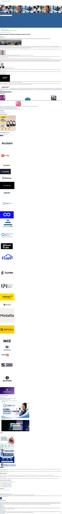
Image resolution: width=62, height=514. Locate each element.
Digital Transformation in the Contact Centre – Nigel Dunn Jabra (10, 109)
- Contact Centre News (7, 32)
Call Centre (3, 107)
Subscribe (2, 22)
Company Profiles (4, 19)
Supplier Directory (4, 18)
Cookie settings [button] (2, 496)
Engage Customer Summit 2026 (5, 399)
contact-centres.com (9, 493)
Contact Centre (11, 107)
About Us (4, 24)
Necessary (2, 506)
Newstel (15, 107)
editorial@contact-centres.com (6, 484)
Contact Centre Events (5, 20)
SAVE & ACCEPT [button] (2, 513)
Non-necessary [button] (2, 509)
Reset (4, 135)
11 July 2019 (1, 36)
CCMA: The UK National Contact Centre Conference (8, 398)
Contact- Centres (2, 37)
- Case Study (2, 32)
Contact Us (3, 23)
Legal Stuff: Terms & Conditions (9, 25)
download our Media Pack (37, 478)
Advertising (3, 21)
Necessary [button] (1, 505)
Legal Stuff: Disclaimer (9, 26)
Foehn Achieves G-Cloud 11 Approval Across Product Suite (9, 108)
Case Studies (7, 107)
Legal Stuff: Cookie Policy (9, 27)
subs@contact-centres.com (7, 486)
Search (1, 14)
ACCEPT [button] (6, 496)
